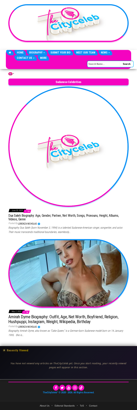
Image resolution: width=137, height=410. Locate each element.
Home (20, 52)
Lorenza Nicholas (27, 223)
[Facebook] (56, 388)
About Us (44, 405)
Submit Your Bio (60, 52)
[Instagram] (75, 388)
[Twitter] (62, 388)
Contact (93, 405)
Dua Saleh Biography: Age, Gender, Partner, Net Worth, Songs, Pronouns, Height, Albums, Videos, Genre (63, 217)
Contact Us (25, 57)
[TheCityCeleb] (10, 52)
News (104, 52)
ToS (82, 405)
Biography (36, 52)
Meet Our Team (85, 52)
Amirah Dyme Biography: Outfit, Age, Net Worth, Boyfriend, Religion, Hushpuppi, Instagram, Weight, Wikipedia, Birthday (63, 319)
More (43, 57)
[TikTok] (81, 388)
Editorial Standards (65, 405)
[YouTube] (69, 388)
